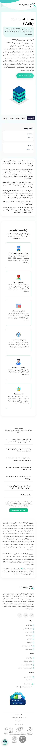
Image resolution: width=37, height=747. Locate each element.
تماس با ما (18, 720)
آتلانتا (23, 118)
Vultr (21, 568)
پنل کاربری (18, 714)
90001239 (28, 680)
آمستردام (31, 118)
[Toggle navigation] (4, 5)
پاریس (5, 118)
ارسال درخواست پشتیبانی (18, 510)
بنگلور (17, 118)
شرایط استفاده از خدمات (18, 717)
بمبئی (11, 118)
